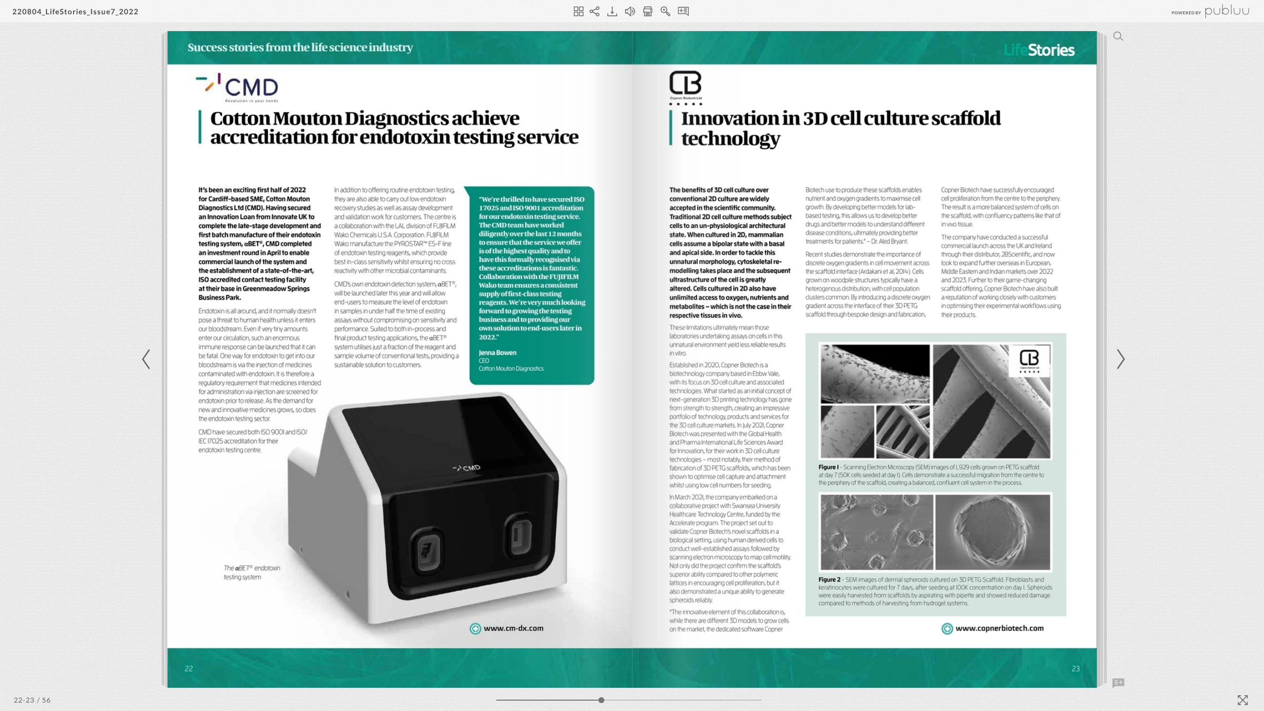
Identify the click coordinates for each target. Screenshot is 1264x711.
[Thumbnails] (579, 11)
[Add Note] (1118, 683)
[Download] (612, 11)
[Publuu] (1202, 11)
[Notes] (683, 11)
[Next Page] (1119, 359)
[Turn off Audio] (630, 11)
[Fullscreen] (1243, 700)
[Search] (1118, 36)
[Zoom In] (665, 11)
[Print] (648, 11)
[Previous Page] (147, 359)
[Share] (594, 11)
